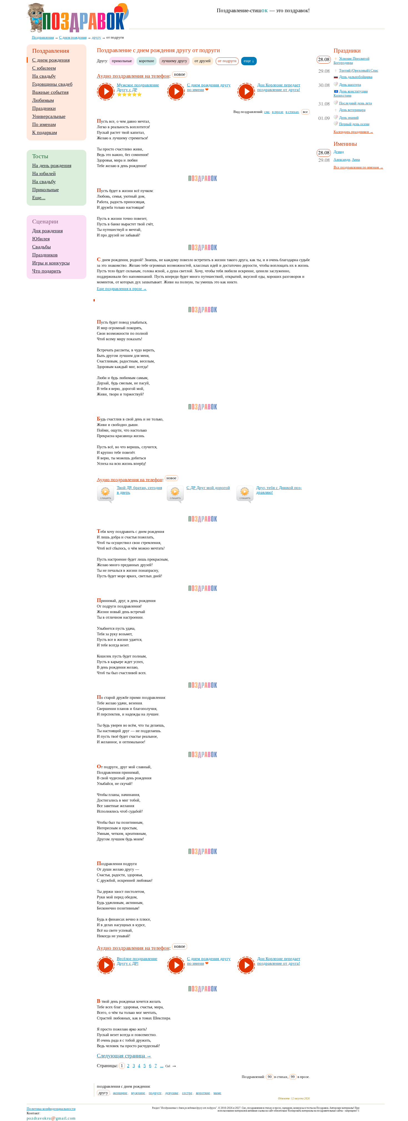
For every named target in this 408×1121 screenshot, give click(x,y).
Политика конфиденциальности (51, 1109)
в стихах (292, 112)
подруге (155, 1093)
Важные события (50, 92)
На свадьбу (44, 76)
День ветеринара (352, 110)
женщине (120, 1093)
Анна (356, 160)
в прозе (277, 112)
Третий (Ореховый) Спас (358, 70)
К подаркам (44, 132)
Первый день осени (354, 124)
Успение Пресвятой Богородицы (351, 61)
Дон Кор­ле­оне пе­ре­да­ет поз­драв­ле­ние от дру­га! (278, 87)
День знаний (349, 118)
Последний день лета (355, 103)
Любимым (43, 100)
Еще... (39, 197)
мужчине (138, 1093)
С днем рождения (51, 60)
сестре (187, 1093)
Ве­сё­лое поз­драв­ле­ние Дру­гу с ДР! (137, 961)
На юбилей (44, 173)
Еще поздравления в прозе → (122, 288)
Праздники (44, 108)
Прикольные (45, 189)
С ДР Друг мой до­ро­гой (208, 487)
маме (217, 1093)
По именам (44, 124)
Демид (339, 152)
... (161, 1065)
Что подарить (46, 271)
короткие (146, 61)
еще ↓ (249, 61)
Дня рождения (47, 230)
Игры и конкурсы (51, 263)
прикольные (122, 61)
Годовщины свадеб (52, 84)
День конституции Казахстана (351, 93)
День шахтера (350, 85)
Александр (342, 160)
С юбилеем (44, 68)
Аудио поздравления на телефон (133, 76)
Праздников (45, 255)
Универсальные (49, 116)
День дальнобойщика (355, 77)
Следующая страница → (124, 1056)
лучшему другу (174, 61)
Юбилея (41, 238)
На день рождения (51, 165)
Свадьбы (41, 247)
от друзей (203, 61)
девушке (171, 1093)
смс (267, 112)
